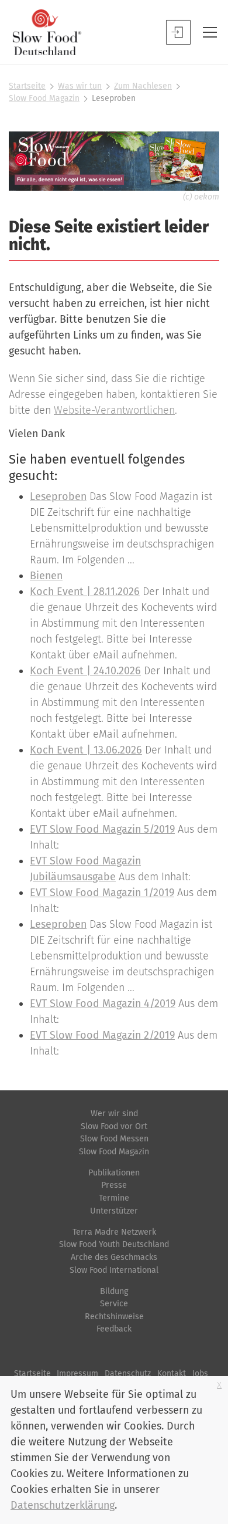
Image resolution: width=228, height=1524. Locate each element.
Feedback (114, 1329)
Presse (114, 1185)
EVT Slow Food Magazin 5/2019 (102, 829)
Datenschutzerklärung (63, 1505)
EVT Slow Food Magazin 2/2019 (102, 1035)
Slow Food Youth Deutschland (114, 1244)
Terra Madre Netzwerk (114, 1232)
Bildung (114, 1291)
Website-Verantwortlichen (114, 410)
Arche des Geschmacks (114, 1257)
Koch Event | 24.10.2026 (85, 670)
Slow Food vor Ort (114, 1126)
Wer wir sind (114, 1113)
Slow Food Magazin (44, 98)
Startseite (27, 86)
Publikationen (114, 1173)
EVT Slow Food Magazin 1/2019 (102, 892)
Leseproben (58, 496)
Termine (114, 1198)
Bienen (46, 575)
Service (114, 1304)
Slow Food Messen (114, 1139)
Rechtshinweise (114, 1317)
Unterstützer (114, 1211)
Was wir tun (80, 86)
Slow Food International (114, 1270)
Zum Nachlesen (143, 86)
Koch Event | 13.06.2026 (86, 750)
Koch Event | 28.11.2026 (85, 591)
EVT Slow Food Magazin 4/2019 (102, 1003)
